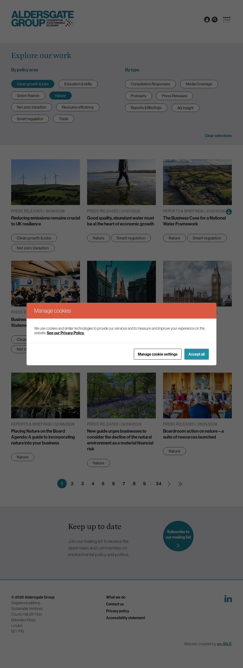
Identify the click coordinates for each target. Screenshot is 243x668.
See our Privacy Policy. (65, 332)
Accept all (196, 354)
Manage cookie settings (158, 354)
